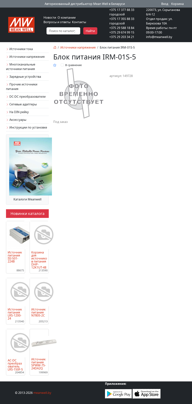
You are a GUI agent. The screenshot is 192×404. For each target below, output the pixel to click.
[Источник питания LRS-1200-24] (20, 292)
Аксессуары (17, 120)
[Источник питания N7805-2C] (44, 292)
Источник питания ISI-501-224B (15, 257)
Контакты (79, 22)
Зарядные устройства (25, 77)
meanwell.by (42, 393)
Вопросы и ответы (57, 22)
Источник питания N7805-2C (38, 312)
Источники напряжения (27, 57)
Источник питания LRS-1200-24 (15, 314)
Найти (90, 31)
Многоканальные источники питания (20, 66)
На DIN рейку (19, 112)
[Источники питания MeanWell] (21, 24)
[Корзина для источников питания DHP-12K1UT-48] (44, 235)
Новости (50, 17)
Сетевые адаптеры (23, 104)
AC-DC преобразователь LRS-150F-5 (15, 365)
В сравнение (73, 65)
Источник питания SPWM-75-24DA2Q (38, 364)
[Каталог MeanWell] (30, 166)
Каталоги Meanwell (27, 199)
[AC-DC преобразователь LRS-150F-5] (20, 343)
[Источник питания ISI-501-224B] (20, 235)
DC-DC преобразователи (27, 96)
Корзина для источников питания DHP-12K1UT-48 (39, 260)
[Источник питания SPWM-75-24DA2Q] (44, 343)
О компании (67, 17)
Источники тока (21, 49)
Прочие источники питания (21, 86)
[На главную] (54, 47)
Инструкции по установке (28, 127)
